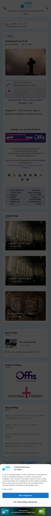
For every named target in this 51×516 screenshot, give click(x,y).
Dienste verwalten (7, 489)
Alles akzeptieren (25, 495)
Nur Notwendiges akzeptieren (25, 502)
